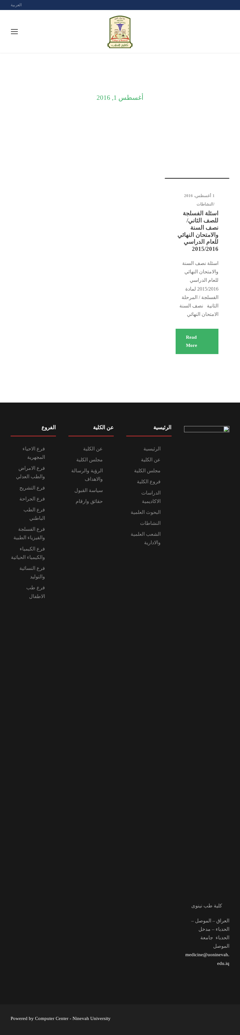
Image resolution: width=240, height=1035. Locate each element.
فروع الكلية (149, 481)
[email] (206, 5)
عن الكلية (151, 459)
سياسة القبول (88, 490)
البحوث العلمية (146, 512)
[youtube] (227, 5)
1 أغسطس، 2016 (199, 195)
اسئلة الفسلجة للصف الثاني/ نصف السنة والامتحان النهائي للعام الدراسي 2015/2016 (198, 231)
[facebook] (216, 5)
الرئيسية (152, 448)
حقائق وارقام (89, 501)
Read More (191, 341)
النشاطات (205, 204)
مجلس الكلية (147, 470)
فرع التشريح (32, 487)
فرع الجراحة (32, 498)
